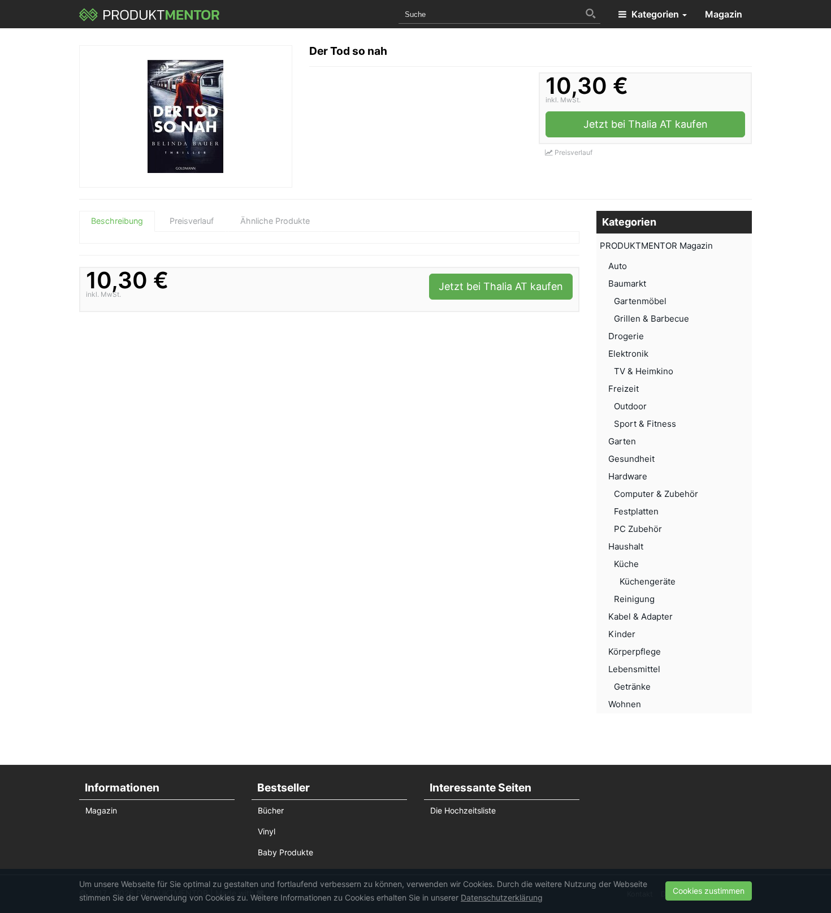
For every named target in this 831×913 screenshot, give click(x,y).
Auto (617, 266)
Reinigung (634, 599)
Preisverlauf (572, 152)
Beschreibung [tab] (117, 221)
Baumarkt (627, 283)
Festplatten (636, 511)
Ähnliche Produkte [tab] (275, 221)
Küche (626, 564)
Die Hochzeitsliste (463, 810)
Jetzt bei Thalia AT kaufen (645, 124)
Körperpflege (634, 651)
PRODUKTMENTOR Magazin (656, 245)
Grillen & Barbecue (651, 318)
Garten (622, 441)
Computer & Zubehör (656, 493)
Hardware (627, 476)
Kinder (621, 634)
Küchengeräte (648, 581)
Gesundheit (631, 458)
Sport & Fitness (645, 423)
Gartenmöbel (640, 301)
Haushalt (625, 546)
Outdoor (630, 406)
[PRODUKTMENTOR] (149, 14)
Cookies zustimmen (709, 890)
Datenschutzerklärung (502, 897)
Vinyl (266, 831)
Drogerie (626, 336)
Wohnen (624, 704)
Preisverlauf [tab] (192, 221)
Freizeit (623, 388)
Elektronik (628, 353)
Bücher (271, 810)
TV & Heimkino (643, 371)
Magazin (723, 14)
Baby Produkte (285, 852)
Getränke (632, 686)
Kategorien (655, 14)
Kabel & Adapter (640, 616)
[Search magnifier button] (590, 13)
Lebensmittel (634, 669)
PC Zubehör (638, 528)
